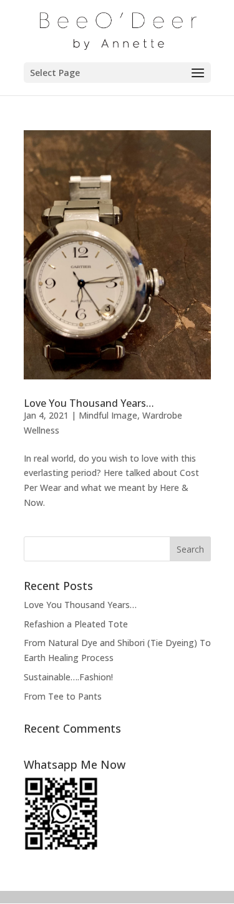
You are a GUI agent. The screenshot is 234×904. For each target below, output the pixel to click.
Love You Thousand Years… (89, 403)
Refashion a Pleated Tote (76, 624)
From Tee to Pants (63, 696)
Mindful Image (108, 415)
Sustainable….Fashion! (68, 677)
